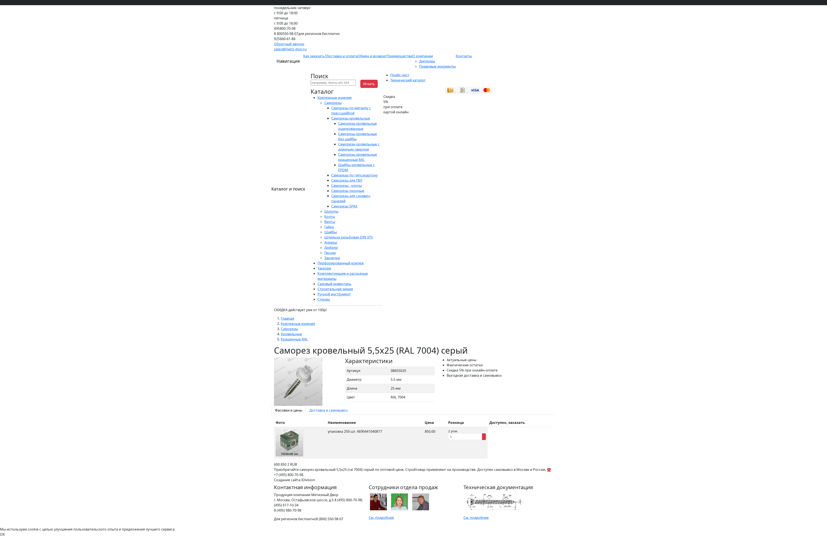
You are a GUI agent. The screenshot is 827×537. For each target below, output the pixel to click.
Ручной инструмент (334, 294)
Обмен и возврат (372, 56)
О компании (422, 56)
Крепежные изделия (334, 97)
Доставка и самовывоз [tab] (328, 410)
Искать (369, 83)
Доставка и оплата (342, 56)
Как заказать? (314, 56)
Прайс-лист (399, 75)
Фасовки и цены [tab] (288, 410)
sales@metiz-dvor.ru (290, 49)
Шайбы (330, 232)
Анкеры (330, 242)
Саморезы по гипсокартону (354, 175)
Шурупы (331, 211)
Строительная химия (335, 289)
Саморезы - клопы (346, 185)
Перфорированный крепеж (340, 263)
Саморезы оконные (347, 190)
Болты (329, 216)
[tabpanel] (413, 438)
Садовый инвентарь (334, 283)
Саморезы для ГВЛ (346, 180)
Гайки (329, 227)
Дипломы (427, 61)
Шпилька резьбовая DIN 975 (348, 237)
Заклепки (332, 258)
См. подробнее (381, 517)
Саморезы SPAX (344, 206)
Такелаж (324, 268)
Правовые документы (437, 66)
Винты (329, 221)
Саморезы (333, 102)
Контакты (464, 56)
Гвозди (330, 252)
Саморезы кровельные (350, 118)
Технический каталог (408, 80)
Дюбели (331, 247)
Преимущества (399, 56)
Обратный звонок (289, 44)
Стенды (323, 299)
